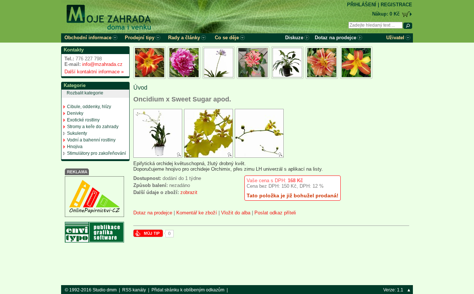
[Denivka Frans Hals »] (356, 62)
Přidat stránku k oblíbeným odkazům (187, 290)
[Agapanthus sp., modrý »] (218, 62)
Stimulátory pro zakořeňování (96, 153)
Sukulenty (77, 133)
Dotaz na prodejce (152, 213)
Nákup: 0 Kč (386, 14)
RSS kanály (134, 290)
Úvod (140, 87)
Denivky (75, 113)
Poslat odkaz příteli (275, 213)
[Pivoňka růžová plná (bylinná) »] (184, 62)
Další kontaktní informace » (92, 71)
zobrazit (188, 192)
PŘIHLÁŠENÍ (361, 4)
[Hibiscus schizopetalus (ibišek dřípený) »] (253, 62)
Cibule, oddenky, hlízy (89, 106)
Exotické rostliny (83, 120)
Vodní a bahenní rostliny (91, 140)
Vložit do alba (235, 213)
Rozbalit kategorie (85, 93)
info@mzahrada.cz (102, 64)
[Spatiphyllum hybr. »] (287, 62)
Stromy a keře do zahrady (92, 126)
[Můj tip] (148, 235)
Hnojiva (75, 146)
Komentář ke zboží (196, 213)
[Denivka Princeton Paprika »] (149, 62)
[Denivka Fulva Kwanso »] (322, 62)
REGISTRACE (396, 4)
